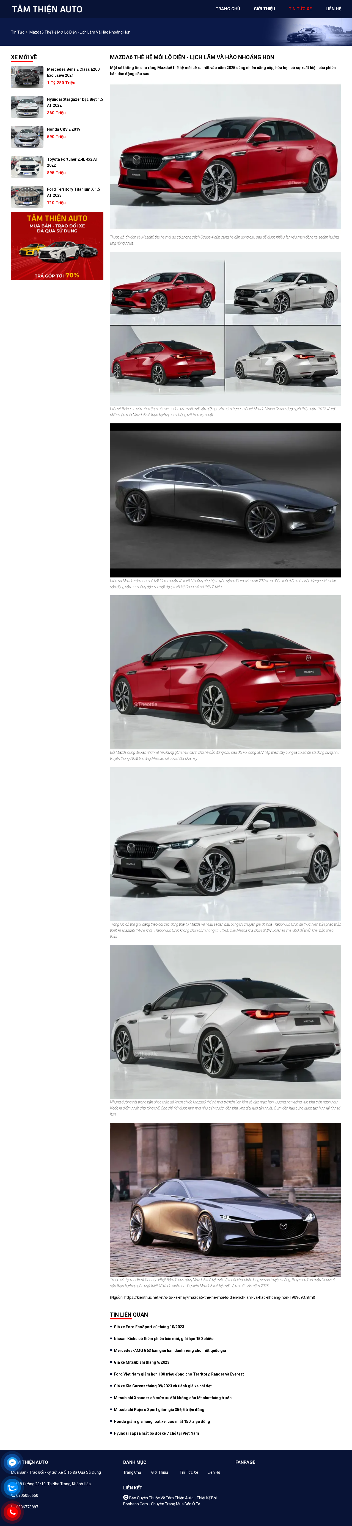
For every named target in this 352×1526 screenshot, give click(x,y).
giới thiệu (264, 8)
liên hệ (333, 8)
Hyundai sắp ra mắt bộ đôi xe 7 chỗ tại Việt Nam (156, 1433)
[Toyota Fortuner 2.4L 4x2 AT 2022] (27, 167)
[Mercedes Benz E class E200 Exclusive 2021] (27, 77)
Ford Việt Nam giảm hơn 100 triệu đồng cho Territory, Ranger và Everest (179, 1374)
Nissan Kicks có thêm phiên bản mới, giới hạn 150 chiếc (163, 1338)
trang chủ (228, 8)
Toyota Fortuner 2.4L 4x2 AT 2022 (72, 162)
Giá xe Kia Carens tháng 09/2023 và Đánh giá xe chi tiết (163, 1386)
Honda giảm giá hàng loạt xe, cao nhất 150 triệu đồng (162, 1421)
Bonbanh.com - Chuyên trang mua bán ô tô (161, 1504)
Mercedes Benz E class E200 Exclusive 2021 (73, 72)
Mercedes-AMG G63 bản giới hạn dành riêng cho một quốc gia (170, 1350)
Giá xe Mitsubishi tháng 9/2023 (141, 1362)
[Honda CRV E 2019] (27, 137)
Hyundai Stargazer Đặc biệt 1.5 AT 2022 (75, 102)
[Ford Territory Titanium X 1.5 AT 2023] (27, 197)
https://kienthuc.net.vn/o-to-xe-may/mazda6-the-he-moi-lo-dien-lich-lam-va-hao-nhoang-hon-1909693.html (219, 1297)
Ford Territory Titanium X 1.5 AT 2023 (73, 192)
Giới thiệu (159, 1472)
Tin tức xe (189, 1472)
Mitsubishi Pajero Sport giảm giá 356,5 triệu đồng (159, 1409)
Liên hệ (214, 1472)
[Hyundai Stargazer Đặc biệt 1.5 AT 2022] (27, 107)
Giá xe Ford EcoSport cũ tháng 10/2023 (149, 1327)
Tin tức (17, 32)
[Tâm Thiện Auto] (47, 9)
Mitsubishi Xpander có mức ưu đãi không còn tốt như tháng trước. (173, 1398)
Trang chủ (132, 1472)
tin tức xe (300, 8)
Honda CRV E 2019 (63, 129)
